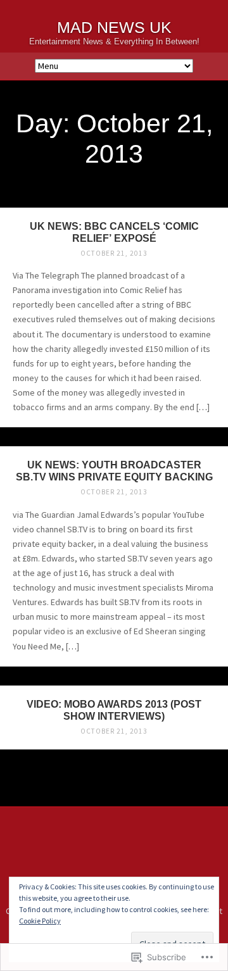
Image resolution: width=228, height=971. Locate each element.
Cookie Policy (40, 920)
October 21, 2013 (114, 253)
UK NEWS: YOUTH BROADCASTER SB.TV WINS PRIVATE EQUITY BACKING (114, 470)
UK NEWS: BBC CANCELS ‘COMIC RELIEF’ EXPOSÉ (114, 232)
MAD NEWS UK (114, 27)
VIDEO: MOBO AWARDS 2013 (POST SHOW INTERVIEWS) (114, 710)
